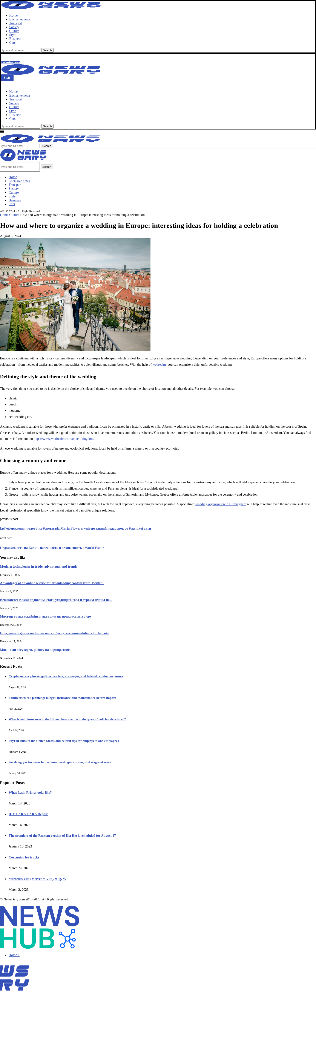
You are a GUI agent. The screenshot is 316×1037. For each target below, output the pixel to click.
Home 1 (14, 955)
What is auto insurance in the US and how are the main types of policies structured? (67, 719)
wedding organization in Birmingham (220, 504)
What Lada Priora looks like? (30, 792)
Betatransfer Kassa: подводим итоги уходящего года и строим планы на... (56, 600)
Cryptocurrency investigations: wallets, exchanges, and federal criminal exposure (66, 676)
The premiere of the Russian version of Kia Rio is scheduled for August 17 (62, 835)
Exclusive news (20, 19)
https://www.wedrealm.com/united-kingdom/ (64, 439)
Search (47, 50)
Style (12, 35)
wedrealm (159, 364)
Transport (15, 23)
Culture (14, 31)
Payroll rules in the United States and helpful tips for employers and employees (64, 741)
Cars (12, 42)
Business (15, 38)
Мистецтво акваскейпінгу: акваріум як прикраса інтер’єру (46, 616)
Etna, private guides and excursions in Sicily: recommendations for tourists (54, 633)
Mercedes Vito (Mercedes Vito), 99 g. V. (37, 879)
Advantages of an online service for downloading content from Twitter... (52, 583)
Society (14, 27)
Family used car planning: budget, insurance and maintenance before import (62, 698)
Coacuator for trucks (24, 857)
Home (13, 15)
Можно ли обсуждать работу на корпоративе (35, 650)
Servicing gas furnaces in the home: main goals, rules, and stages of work (60, 762)
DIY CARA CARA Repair (28, 814)
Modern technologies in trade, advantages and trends (38, 566)
